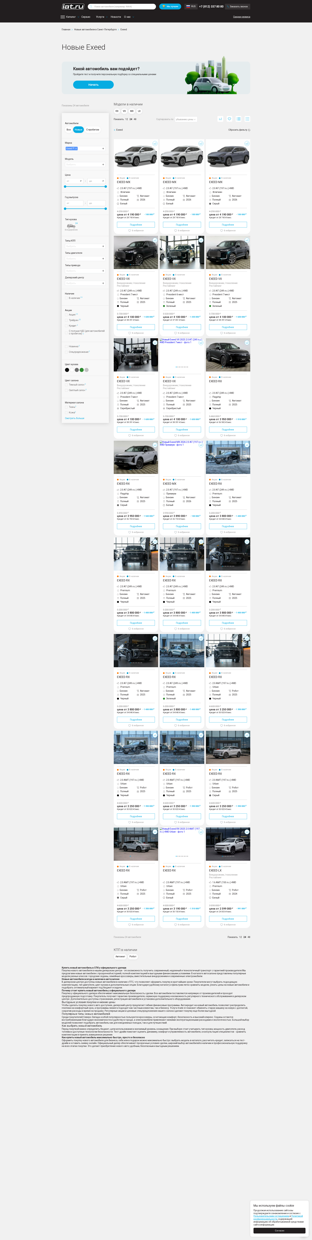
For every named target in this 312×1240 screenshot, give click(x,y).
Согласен (279, 1230)
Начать (93, 84)
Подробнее (136, 224)
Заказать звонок (239, 6)
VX (115, 237)
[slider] (65, 186)
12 (126, 119)
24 (131, 119)
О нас (127, 16)
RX (207, 339)
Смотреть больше (74, 418)
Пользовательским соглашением (271, 1216)
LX (207, 828)
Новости (116, 16)
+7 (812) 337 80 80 (211, 6)
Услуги (100, 16)
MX (115, 140)
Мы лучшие (170, 6)
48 (135, 119)
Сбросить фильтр (237, 129)
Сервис (85, 16)
